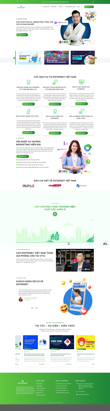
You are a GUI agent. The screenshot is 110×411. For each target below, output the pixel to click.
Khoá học (53, 6)
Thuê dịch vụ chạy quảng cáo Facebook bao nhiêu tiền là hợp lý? (40, 354)
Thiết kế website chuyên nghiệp (63, 383)
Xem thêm (47, 364)
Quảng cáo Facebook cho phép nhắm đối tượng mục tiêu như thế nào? (94, 354)
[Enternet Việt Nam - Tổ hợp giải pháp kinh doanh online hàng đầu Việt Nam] (21, 6)
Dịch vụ (61, 6)
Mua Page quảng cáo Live (62, 390)
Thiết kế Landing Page (61, 386)
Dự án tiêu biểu (40, 390)
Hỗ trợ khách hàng (70, 6)
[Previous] (14, 58)
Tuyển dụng (39, 386)
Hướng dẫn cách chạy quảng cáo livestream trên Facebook (65, 354)
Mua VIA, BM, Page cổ (61, 388)
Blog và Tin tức (40, 392)
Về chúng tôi (46, 6)
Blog (78, 6)
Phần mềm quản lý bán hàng (62, 392)
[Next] (95, 58)
